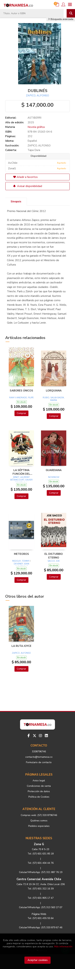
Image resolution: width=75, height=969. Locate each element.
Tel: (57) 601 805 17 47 (41, 898)
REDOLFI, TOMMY (20, 561)
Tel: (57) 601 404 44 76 (41, 863)
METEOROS (21, 554)
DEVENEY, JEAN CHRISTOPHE (21, 565)
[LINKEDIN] (46, 735)
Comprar (21, 413)
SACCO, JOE (54, 561)
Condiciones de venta (39, 786)
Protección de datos (39, 791)
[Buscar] (71, 13)
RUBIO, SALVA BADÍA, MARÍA (54, 399)
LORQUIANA (54, 390)
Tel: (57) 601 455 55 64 (41, 918)
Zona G (39, 844)
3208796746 (39, 751)
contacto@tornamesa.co (38, 757)
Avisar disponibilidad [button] (29, 186)
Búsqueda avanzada (61, 19)
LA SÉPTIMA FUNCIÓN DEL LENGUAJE (21, 471)
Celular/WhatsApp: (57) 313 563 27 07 (40, 907)
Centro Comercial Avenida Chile (39, 879)
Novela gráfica (36, 127)
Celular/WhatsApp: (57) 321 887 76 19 (40, 872)
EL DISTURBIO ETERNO (53, 555)
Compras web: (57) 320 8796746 (39, 815)
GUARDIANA (54, 470)
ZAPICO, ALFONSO (37, 95)
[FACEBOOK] (28, 735)
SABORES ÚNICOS (21, 390)
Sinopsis (16, 201)
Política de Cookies (38, 796)
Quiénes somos (38, 820)
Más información (63, 946)
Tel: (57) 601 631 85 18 (41, 853)
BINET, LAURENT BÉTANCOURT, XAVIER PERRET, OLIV (21, 480)
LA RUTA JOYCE (21, 646)
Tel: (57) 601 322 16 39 (41, 888)
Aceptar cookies (38, 960)
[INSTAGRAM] (40, 735)
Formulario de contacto (39, 762)
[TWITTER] (34, 735)
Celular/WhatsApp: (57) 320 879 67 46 (40, 927)
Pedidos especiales (39, 826)
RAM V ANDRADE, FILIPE (21, 397)
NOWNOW (53, 477)
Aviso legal (39, 780)
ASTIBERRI (34, 117)
